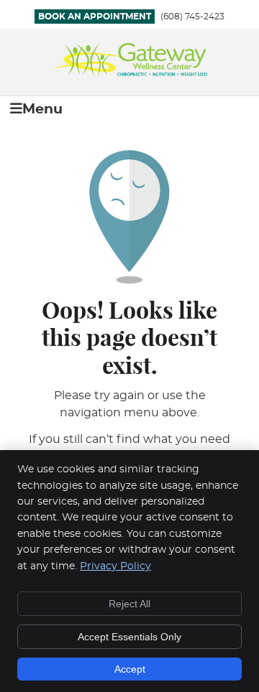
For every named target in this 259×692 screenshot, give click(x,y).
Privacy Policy (115, 566)
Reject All (129, 603)
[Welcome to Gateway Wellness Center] (129, 72)
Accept (129, 669)
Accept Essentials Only (129, 636)
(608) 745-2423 (192, 16)
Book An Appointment (94, 16)
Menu (42, 109)
